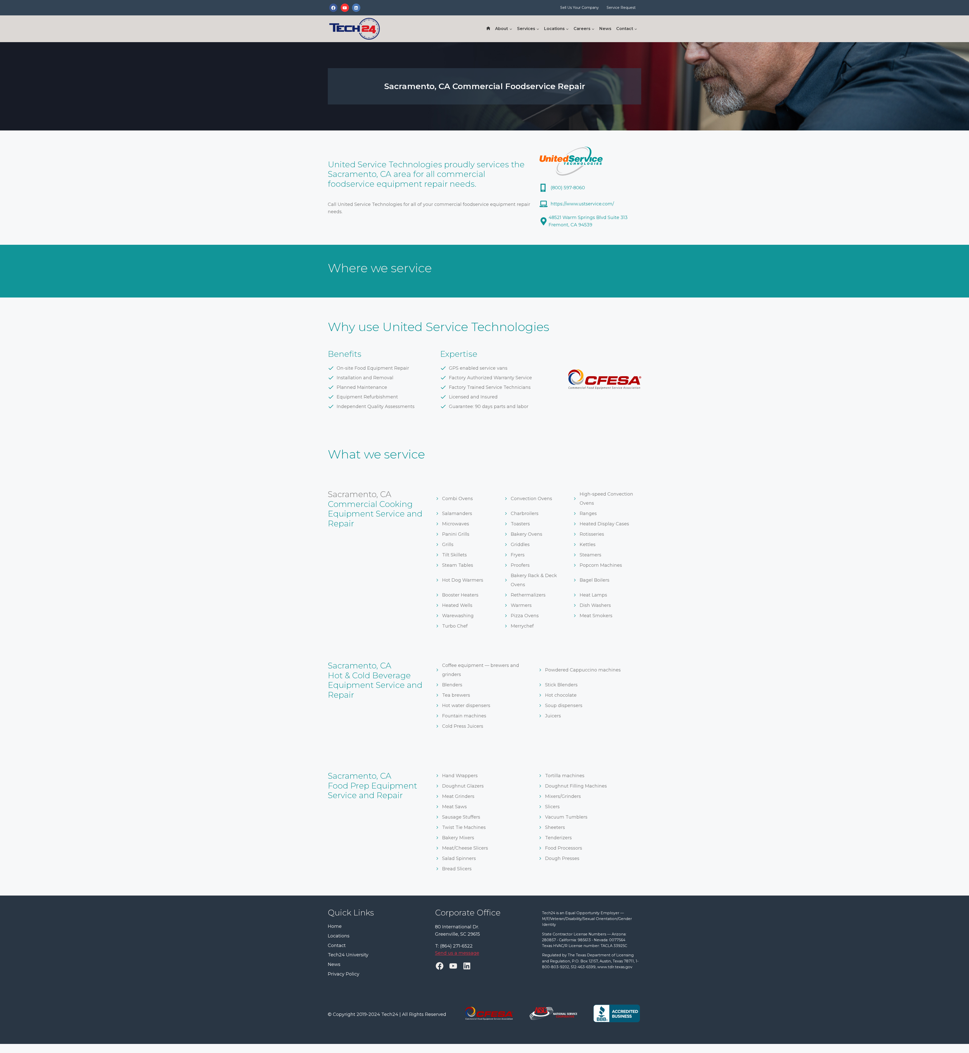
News (605, 28)
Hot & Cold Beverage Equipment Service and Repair (375, 685)
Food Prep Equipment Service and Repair (372, 790)
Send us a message (457, 953)
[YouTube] (345, 8)
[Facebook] (333, 8)
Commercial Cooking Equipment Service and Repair (375, 513)
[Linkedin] (356, 8)
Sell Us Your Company (579, 7)
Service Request (621, 7)
